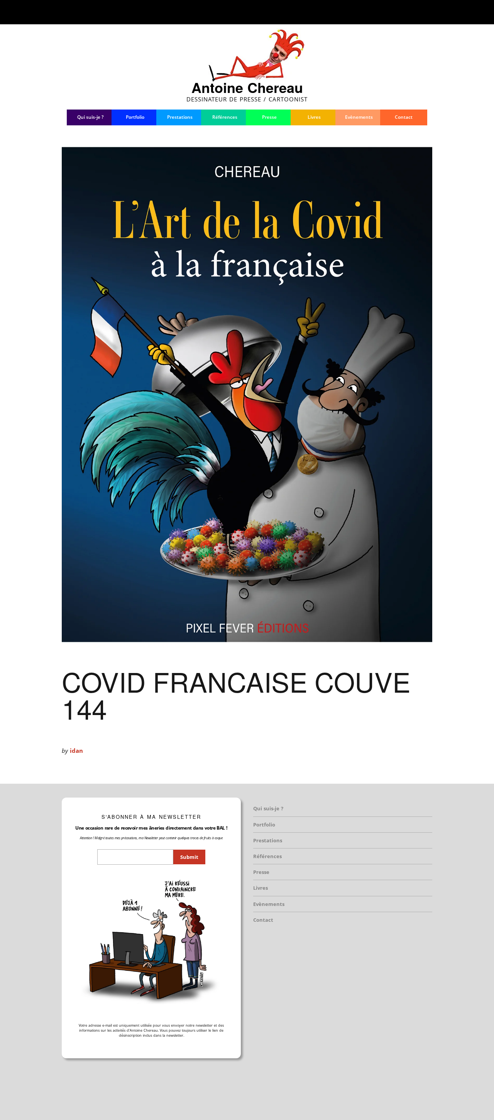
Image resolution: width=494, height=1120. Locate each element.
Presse (269, 117)
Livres (314, 117)
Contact (404, 117)
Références (224, 117)
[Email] (423, 12)
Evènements (359, 117)
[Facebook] (368, 12)
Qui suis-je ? (90, 117)
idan (76, 750)
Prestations (180, 117)
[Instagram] (394, 12)
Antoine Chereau (247, 87)
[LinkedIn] (407, 12)
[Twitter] (380, 12)
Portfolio (135, 117)
